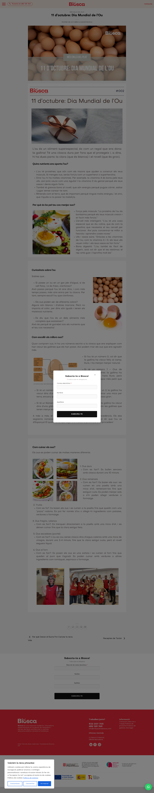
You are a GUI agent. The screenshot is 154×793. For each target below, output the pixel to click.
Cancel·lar (30, 783)
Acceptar (44, 783)
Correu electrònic (64, 383)
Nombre (60, 393)
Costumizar (15, 783)
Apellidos (60, 402)
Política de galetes (30, 778)
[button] (148, 787)
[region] (29, 774)
